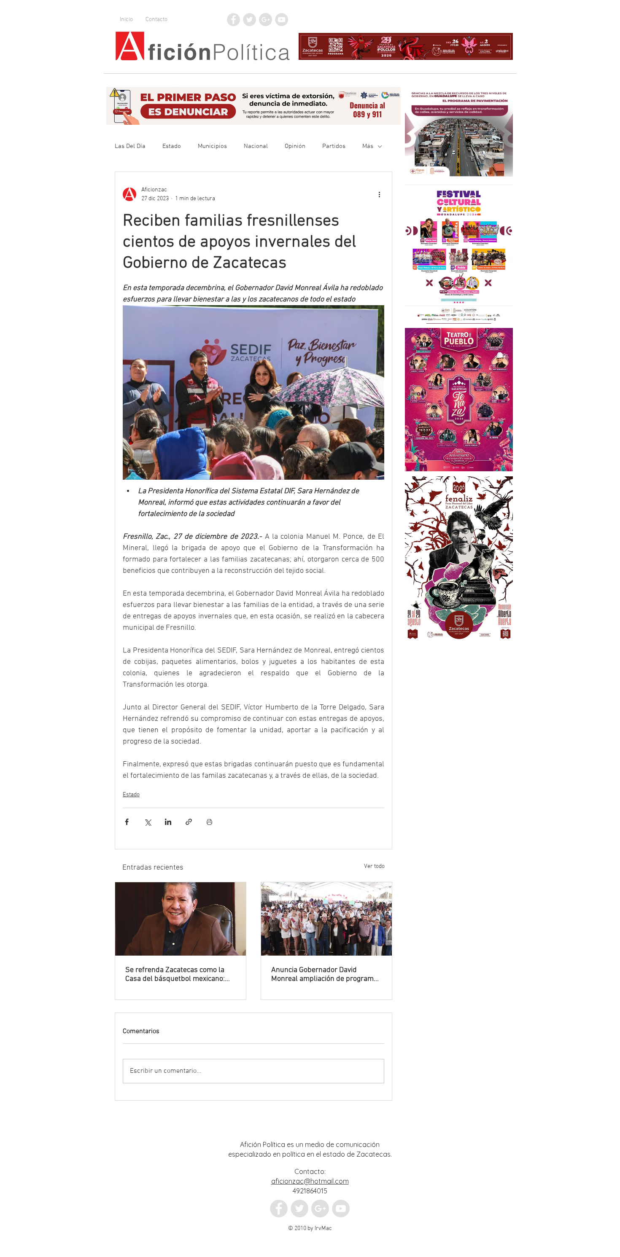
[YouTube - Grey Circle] (281, 19)
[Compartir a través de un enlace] (189, 822)
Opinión (295, 146)
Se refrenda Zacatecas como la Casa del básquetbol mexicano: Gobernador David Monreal (175, 974)
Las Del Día (130, 146)
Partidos (333, 146)
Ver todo (374, 866)
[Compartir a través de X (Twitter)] (147, 822)
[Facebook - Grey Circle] (233, 19)
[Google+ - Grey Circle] (265, 19)
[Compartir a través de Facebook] (127, 822)
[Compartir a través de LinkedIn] (168, 822)
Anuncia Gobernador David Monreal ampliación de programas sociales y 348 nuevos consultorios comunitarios (326, 974)
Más (367, 146)
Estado (171, 146)
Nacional (256, 146)
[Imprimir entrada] (209, 822)
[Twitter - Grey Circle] (249, 19)
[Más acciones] (379, 194)
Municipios (212, 146)
